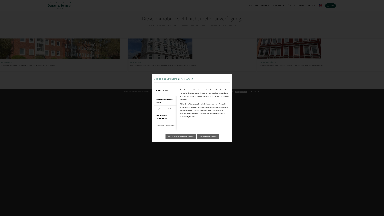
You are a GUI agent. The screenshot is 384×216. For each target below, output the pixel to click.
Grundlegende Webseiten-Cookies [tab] (164, 101)
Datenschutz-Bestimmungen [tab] (165, 125)
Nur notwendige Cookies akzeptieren (181, 136)
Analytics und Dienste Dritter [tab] (165, 109)
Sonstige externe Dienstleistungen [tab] (161, 117)
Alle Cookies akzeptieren (208, 136)
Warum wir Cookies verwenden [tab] (162, 91)
